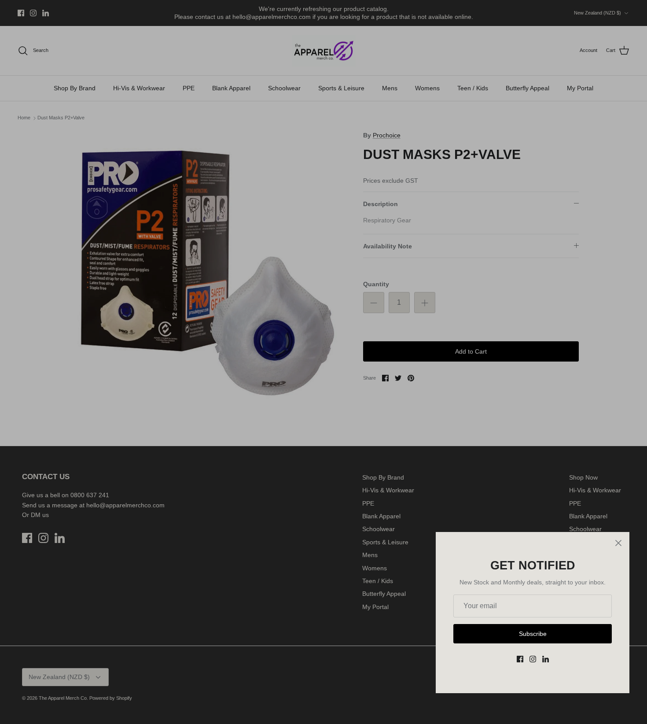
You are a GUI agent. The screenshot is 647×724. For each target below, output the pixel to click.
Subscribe (533, 633)
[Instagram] (532, 659)
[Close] (618, 543)
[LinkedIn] (545, 659)
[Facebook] (520, 659)
